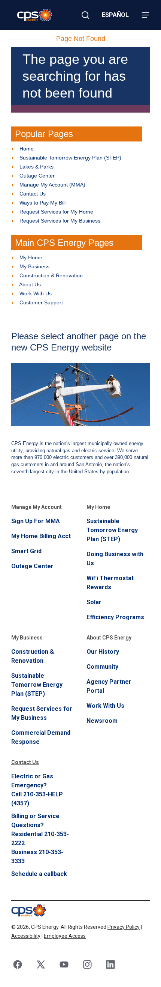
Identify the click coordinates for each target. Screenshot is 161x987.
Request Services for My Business (59, 221)
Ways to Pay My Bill (42, 203)
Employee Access (65, 936)
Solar (93, 602)
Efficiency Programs (115, 617)
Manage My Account (36, 507)
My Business (34, 266)
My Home (30, 257)
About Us (30, 284)
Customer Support (41, 302)
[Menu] (145, 15)
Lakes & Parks (36, 167)
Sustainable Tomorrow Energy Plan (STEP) (70, 158)
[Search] (85, 15)
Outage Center (37, 176)
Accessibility (25, 936)
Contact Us (32, 194)
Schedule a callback (39, 873)
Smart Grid (26, 551)
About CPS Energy (108, 638)
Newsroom (102, 720)
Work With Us (35, 293)
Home (26, 149)
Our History (102, 651)
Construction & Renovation (51, 275)
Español (115, 14)
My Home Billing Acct (41, 536)
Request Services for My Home (56, 212)
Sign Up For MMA (35, 521)
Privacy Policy (123, 927)
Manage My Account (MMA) (52, 185)
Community (102, 666)
